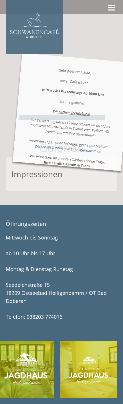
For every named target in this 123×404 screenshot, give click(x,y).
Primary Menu (111, 7)
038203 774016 (44, 316)
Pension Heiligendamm (88, 369)
